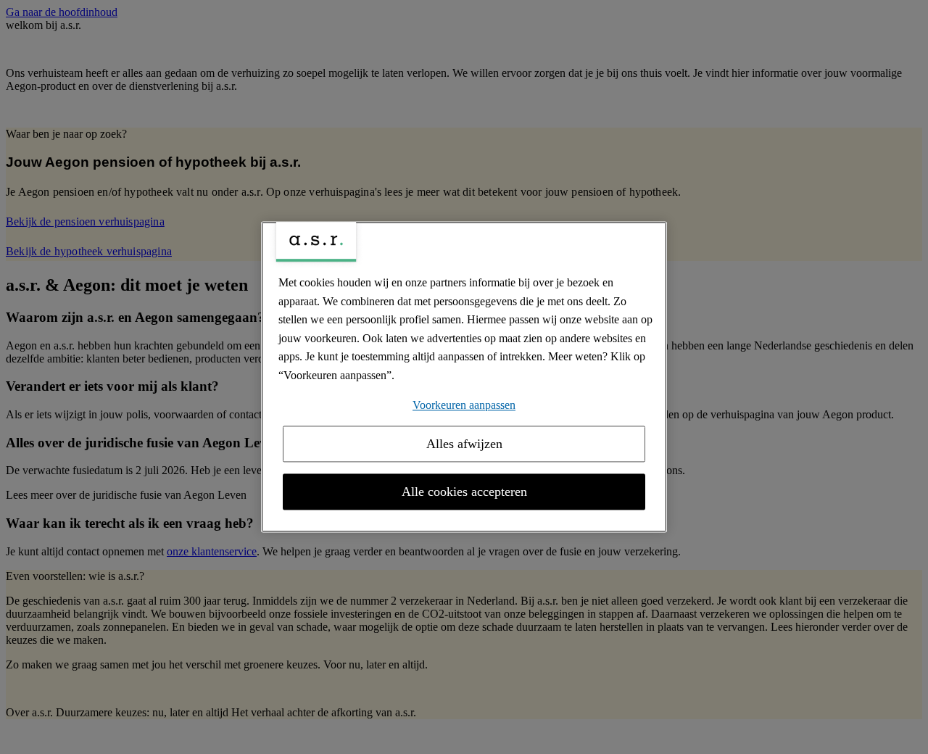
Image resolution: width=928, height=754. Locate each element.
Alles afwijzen (464, 444)
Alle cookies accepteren (464, 492)
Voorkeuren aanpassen (464, 405)
